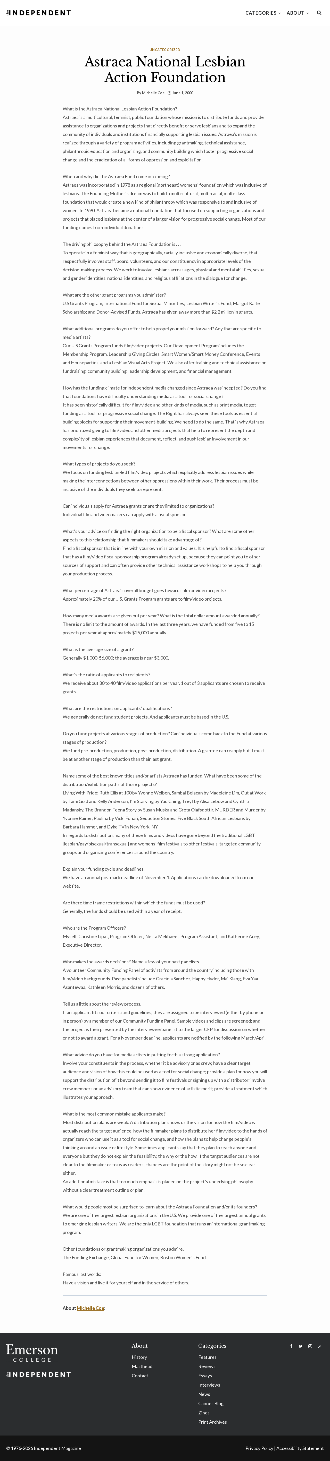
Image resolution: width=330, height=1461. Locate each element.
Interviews (209, 1385)
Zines (204, 1412)
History (139, 1357)
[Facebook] (291, 1346)
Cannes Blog (211, 1403)
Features (207, 1357)
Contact (140, 1375)
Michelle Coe (153, 93)
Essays (205, 1375)
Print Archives (212, 1422)
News (204, 1394)
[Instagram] (310, 1346)
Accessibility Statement (300, 1448)
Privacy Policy (259, 1448)
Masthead (142, 1366)
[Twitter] (300, 1346)
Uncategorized (165, 50)
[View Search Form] (319, 13)
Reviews (207, 1366)
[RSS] (320, 1346)
